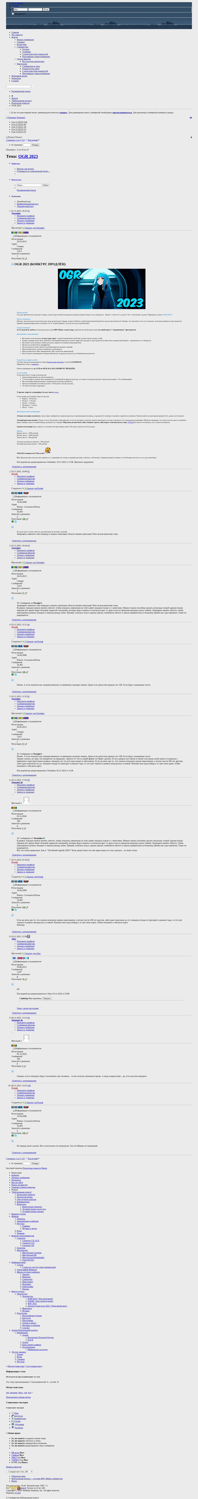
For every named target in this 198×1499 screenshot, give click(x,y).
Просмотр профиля (25, 216)
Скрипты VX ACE (30, 1240)
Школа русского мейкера (28, 1272)
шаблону (35, 364)
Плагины (21, 1248)
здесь (56, 392)
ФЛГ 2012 (32, 1303)
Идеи (19, 1231)
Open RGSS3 (28, 1260)
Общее (20, 1354)
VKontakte (19, 1424)
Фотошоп (26, 1284)
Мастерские (22, 1250)
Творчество (22, 1294)
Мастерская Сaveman (31, 1253)
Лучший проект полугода (34, 1209)
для (25, 1392)
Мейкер (15, 1216)
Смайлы (15, 1455)
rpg (7, 1392)
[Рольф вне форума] (34, 488)
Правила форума (13, 1467)
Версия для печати (25, 169)
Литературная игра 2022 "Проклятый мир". (48, 1306)
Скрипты (21, 1238)
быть (20, 1392)
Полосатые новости (26, 1194)
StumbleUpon (20, 1418)
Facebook (19, 1428)
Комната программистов (22, 1236)
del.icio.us (18, 1416)
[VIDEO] (15, 1460)
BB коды (15, 1453)
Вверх (44, 1168)
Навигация (22, 64)
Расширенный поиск (21, 91)
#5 (28, 696)
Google (17, 1421)
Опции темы (15, 163)
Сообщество (22, 47)
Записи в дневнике (25, 223)
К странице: (17, 145)
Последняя (33, 140)
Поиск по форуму (19, 1185)
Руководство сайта (30, 69)
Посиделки (22, 1313)
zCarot (18, 1493)
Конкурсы (21, 1204)
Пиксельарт (27, 1282)
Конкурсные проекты (55, 362)
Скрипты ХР (28, 1245)
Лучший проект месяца (33, 1211)
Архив (25, 1335)
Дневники (16, 78)
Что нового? (17, 35)
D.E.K (30, 1340)
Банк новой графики (31, 1345)
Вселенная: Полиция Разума (41, 1337)
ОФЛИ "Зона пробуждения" (40, 1301)
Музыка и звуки (29, 1228)
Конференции (23, 1202)
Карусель (26, 1318)
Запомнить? (20, 14)
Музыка (25, 1311)
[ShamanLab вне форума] (26, 803)
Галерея (15, 81)
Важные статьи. (18, 1214)
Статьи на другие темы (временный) (39, 1267)
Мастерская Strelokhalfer (33, 1257)
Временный (22, 1332)
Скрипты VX (28, 1243)
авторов (13, 1392)
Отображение (16, 196)
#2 (28, 471)
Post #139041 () (18, 127)
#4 (28, 624)
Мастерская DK (29, 1255)
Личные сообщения (20, 1177)
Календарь (22, 44)
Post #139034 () (18, 132)
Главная (15, 32)
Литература (27, 1296)
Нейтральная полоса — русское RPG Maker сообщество (37, 1478)
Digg (16, 1413)
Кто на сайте (17, 1182)
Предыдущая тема (16, 1366)
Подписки (16, 1180)
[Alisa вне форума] (32, 953)
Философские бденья (32, 1316)
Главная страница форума (23, 1187)
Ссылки (25, 1328)
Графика (26, 1226)
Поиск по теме (16, 179)
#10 (29, 1085)
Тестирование (28, 1347)
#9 (28, 1018)
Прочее (25, 1289)
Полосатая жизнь (25, 1197)
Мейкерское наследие (38, 1349)
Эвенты (25, 1274)
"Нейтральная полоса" (21, 1192)
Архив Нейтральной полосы (24, 1330)
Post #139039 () (18, 129)
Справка (21, 42)
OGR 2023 (28, 156)
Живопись (27, 1308)
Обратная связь (18, 1476)
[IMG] (14, 1457)
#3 (28, 545)
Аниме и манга (29, 1323)
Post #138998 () (19, 122)
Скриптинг (27, 1279)
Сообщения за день (31, 66)
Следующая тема (33, 1366)
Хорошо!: (20, 117)
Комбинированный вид (28, 204)
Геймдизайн (27, 1286)
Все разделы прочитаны (33, 61)
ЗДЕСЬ (131, 422)
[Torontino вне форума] (33, 228)
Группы (25, 49)
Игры (19, 1357)
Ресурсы (21, 1223)
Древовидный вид (25, 206)
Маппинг (26, 1277)
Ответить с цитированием (24, 466)
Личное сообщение (25, 220)
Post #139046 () (18, 124)
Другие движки (18, 1352)
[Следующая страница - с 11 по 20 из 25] (26, 140)
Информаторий (18, 1262)
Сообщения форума (26, 218)
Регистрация (17, 3)
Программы (27, 1320)
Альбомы (26, 52)
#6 (28, 780)
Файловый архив (19, 76)
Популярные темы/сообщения (36, 56)
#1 (28, 211)
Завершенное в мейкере (28, 1221)
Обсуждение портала (26, 1199)
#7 (28, 860)
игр (29, 1392)
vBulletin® (21, 1488)
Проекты (21, 1219)
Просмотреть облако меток (18, 1397)
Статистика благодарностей (35, 54)
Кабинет (15, 1175)
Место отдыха (17, 1291)
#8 (28, 936)
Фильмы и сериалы (31, 1325)
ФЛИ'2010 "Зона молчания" (40, 1299)
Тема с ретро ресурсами (28, 1008)
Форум (14, 37)
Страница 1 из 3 (13, 140)
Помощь (15, 6)
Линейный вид (24, 201)
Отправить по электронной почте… (33, 171)
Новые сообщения (25, 39)
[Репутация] (26, 258)
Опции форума (24, 59)
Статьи (20, 1265)
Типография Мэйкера (27, 1269)
